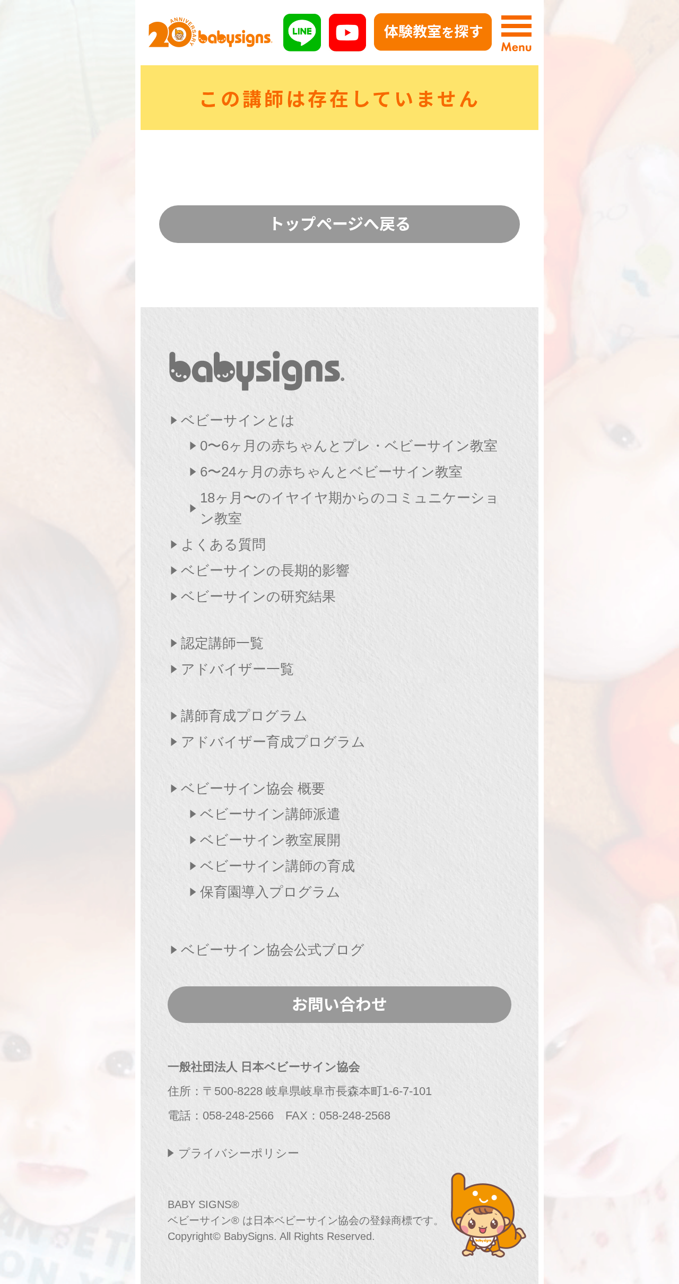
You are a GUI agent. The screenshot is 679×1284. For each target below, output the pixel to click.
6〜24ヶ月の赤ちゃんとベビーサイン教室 (331, 472)
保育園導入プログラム (270, 892)
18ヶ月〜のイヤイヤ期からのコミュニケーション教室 (349, 508)
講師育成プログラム (244, 716)
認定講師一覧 (222, 643)
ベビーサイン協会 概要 (253, 788)
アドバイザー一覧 (237, 669)
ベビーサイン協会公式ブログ (272, 950)
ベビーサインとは (238, 420)
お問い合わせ (339, 1003)
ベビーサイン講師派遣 (270, 814)
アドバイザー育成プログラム (273, 742)
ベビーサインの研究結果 (258, 596)
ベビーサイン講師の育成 (277, 866)
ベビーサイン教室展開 (270, 840)
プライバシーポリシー (238, 1153)
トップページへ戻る (339, 223)
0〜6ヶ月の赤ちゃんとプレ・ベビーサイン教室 (349, 446)
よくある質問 (223, 544)
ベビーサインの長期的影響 (265, 570)
